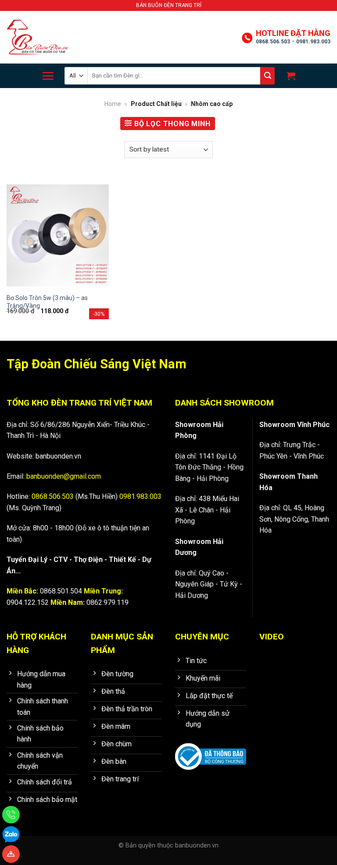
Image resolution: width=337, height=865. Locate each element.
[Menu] (47, 76)
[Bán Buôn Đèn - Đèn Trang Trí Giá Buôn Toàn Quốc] (37, 37)
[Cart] (289, 75)
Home (112, 103)
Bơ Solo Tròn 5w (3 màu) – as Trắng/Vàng (47, 301)
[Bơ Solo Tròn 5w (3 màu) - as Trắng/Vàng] (58, 235)
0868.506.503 (273, 42)
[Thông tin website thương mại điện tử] (210, 750)
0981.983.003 (313, 42)
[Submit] (267, 76)
